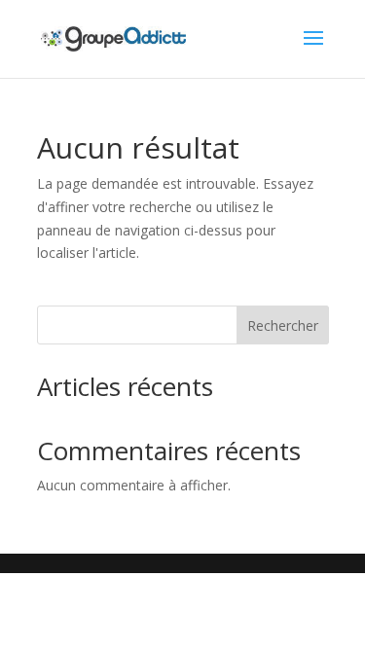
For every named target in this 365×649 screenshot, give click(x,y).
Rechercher (282, 325)
